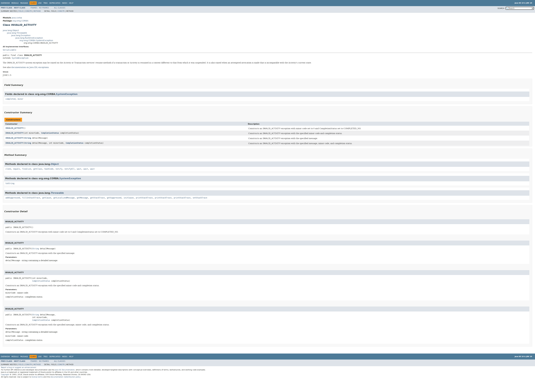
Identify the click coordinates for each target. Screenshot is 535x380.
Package (24, 3)
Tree (45, 3)
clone (8, 169)
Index (64, 3)
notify (59, 169)
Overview (5, 3)
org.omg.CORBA (20, 21)
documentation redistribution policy (65, 377)
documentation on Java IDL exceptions (30, 67)
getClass (37, 169)
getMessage (82, 198)
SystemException (20, 58)
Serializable (9, 50)
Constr (28, 11)
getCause (46, 198)
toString (9, 183)
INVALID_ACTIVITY (14, 128)
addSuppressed (12, 198)
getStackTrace (97, 198)
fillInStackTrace (31, 198)
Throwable (57, 193)
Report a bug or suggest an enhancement (18, 367)
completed (10, 99)
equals (16, 169)
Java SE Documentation (65, 370)
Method (37, 11)
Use (40, 3)
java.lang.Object (11, 30)
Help (71, 3)
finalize (26, 169)
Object (55, 164)
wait (79, 169)
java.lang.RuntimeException (29, 38)
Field (20, 11)
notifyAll (70, 169)
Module (15, 3)
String (27, 138)
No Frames (44, 8)
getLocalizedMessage (64, 198)
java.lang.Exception (21, 35)
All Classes (59, 8)
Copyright (5, 375)
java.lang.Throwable (17, 33)
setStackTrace (200, 198)
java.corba (17, 18)
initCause (129, 198)
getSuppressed (114, 198)
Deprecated (54, 3)
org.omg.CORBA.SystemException (36, 40)
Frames (34, 8)
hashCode (48, 169)
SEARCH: (501, 8)
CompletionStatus (50, 133)
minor (20, 99)
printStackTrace (144, 198)
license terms (37, 377)
